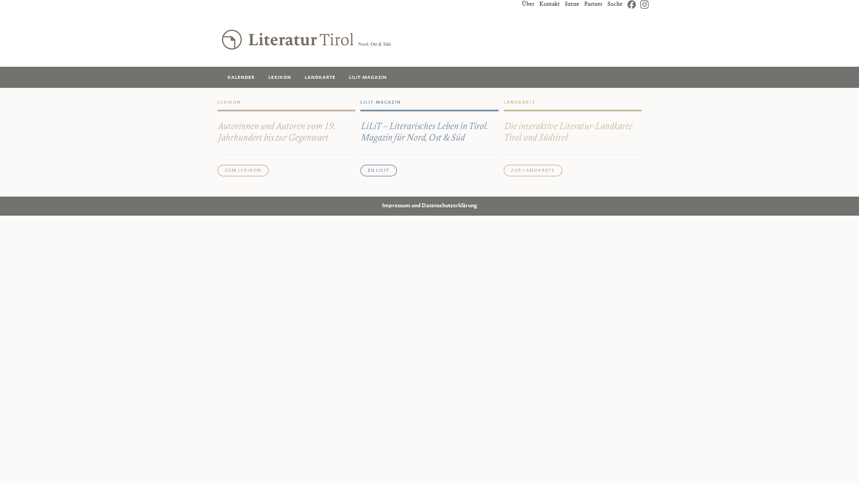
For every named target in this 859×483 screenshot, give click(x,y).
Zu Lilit (379, 171)
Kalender (241, 77)
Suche (614, 4)
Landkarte (320, 77)
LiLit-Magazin (368, 77)
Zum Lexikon (243, 171)
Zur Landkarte (533, 171)
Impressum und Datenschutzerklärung (429, 206)
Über (528, 4)
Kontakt (549, 4)
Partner (593, 4)
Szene (572, 4)
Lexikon (279, 77)
